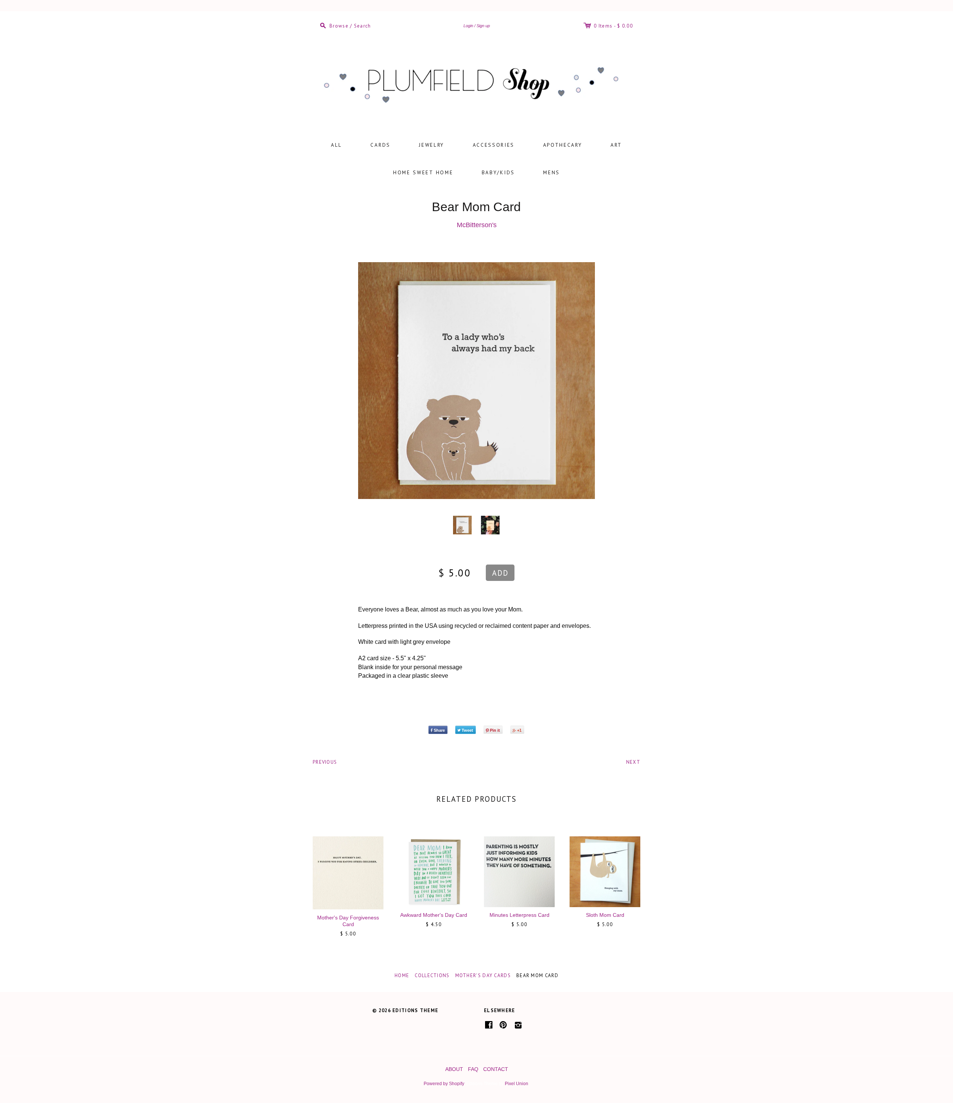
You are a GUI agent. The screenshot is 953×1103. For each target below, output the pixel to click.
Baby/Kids (498, 172)
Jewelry (431, 145)
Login (468, 25)
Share (439, 730)
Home (402, 975)
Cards (380, 145)
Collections (432, 975)
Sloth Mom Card (605, 915)
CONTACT (495, 1069)
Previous (325, 762)
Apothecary (562, 145)
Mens (551, 172)
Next (633, 762)
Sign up (483, 25)
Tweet (467, 730)
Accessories (494, 145)
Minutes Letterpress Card (519, 915)
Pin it (495, 730)
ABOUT (454, 1069)
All (336, 145)
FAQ (473, 1069)
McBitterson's (477, 225)
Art (616, 145)
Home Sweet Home (423, 172)
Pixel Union (516, 1083)
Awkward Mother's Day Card (433, 915)
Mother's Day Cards (483, 975)
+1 (519, 730)
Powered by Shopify (444, 1083)
